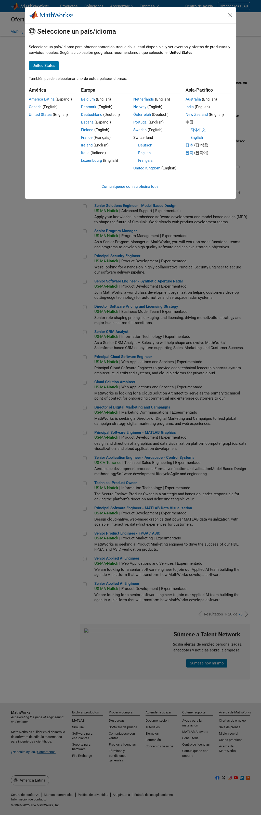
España (87, 122)
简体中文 (198, 130)
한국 (189, 153)
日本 (189, 145)
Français (145, 160)
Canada (35, 107)
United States (40, 114)
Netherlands (143, 99)
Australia (193, 99)
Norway (139, 107)
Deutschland (91, 114)
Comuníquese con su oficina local (130, 186)
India (190, 107)
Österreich (142, 114)
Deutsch (145, 145)
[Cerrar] (230, 15)
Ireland (87, 145)
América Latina (42, 99)
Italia (85, 153)
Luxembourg (91, 160)
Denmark (88, 107)
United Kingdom (146, 168)
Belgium (88, 99)
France (87, 137)
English (144, 153)
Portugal (140, 122)
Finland (87, 130)
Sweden (140, 130)
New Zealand (197, 114)
